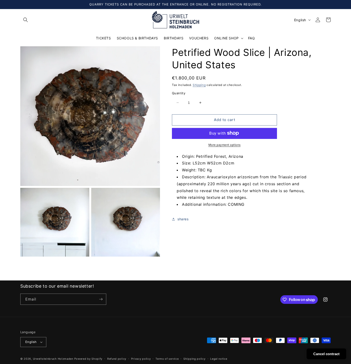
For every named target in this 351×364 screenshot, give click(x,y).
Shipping (199, 85)
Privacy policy (141, 358)
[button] (25, 20)
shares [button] (183, 219)
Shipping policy (194, 358)
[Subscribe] (101, 299)
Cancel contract (326, 354)
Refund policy (116, 358)
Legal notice (218, 358)
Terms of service (167, 358)
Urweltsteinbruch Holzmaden (53, 358)
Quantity (178, 93)
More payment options (224, 144)
